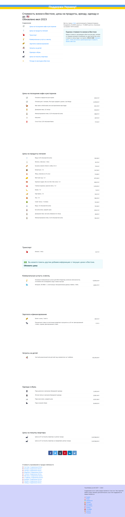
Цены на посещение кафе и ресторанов (43, 26)
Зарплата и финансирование (39, 44)
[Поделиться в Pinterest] (65, 453)
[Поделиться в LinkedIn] (70, 453)
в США (74, 23)
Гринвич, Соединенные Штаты (33, 481)
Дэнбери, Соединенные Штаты (33, 479)
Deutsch (88, 511)
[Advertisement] (62, 79)
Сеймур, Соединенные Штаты (32, 482)
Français (88, 513)
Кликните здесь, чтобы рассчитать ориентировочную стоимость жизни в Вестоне (83, 39)
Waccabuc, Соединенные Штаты (33, 475)
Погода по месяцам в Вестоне (40, 61)
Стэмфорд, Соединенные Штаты (33, 477)
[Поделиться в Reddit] (74, 453)
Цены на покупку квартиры (39, 56)
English (88, 497)
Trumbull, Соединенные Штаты (33, 474)
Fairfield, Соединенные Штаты (32, 470)
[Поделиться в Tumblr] (60, 453)
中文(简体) (89, 509)
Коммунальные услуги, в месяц (40, 39)
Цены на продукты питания (39, 31)
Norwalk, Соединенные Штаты (32, 469)
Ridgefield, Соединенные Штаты (33, 472)
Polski (88, 499)
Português (89, 504)
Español (88, 502)
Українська (89, 500)
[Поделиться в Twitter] (55, 453)
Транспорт (33, 35)
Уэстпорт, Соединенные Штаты (33, 467)
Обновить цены (30, 266)
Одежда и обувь (35, 52)
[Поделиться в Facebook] (50, 453)
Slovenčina (89, 506)
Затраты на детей (35, 48)
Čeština (88, 507)
